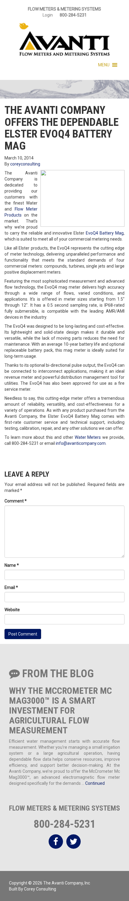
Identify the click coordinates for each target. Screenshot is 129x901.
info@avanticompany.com (81, 443)
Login (48, 15)
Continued (95, 783)
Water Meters (88, 437)
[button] (104, 65)
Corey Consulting (40, 889)
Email (11, 587)
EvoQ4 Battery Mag (105, 233)
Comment (15, 501)
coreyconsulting (25, 164)
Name (11, 565)
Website (12, 609)
